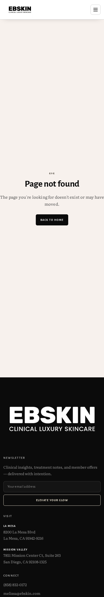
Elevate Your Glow (52, 500)
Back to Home (52, 219)
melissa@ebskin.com (21, 593)
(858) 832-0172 (15, 584)
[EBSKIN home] (19, 9)
